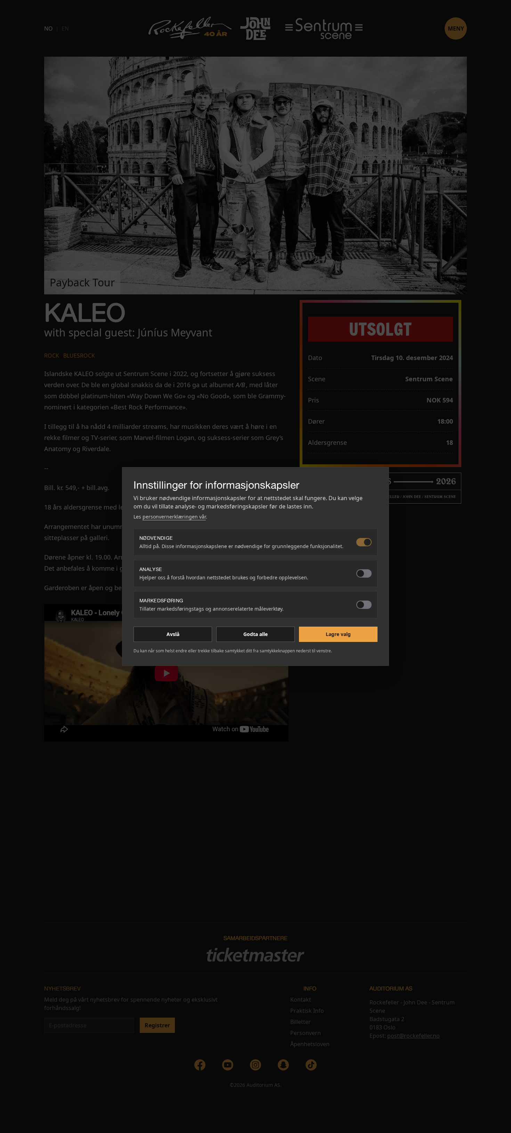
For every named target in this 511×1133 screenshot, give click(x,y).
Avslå (173, 634)
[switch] (364, 542)
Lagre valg (338, 634)
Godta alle (255, 634)
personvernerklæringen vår (174, 516)
